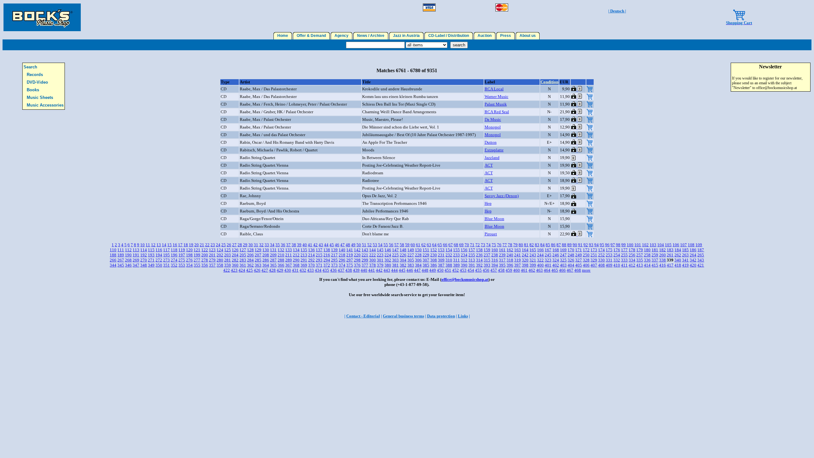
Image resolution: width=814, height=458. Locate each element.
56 (391, 244)
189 (120, 255)
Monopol (493, 127)
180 (647, 249)
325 (563, 260)
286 (265, 260)
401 (548, 265)
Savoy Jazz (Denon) (502, 195)
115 (151, 249)
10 (142, 244)
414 (647, 265)
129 (258, 249)
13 (158, 244)
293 (319, 260)
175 (609, 249)
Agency (341, 35)
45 (331, 244)
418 (677, 265)
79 (515, 244)
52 (369, 244)
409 (609, 265)
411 (624, 265)
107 (683, 244)
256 (632, 255)
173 (593, 249)
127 (242, 249)
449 (432, 270)
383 (410, 265)
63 (429, 244)
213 (303, 255)
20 (196, 244)
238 (494, 255)
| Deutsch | (617, 11)
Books (33, 89)
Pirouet (491, 234)
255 (624, 255)
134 (296, 249)
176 (616, 249)
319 (517, 260)
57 (396, 244)
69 (461, 244)
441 (371, 270)
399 (532, 265)
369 (303, 265)
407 (593, 265)
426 (257, 270)
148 (403, 249)
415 (655, 265)
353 (181, 265)
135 (303, 249)
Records (35, 74)
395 (502, 265)
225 (395, 255)
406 (586, 265)
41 (310, 244)
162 (510, 249)
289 (288, 260)
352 (174, 265)
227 (410, 255)
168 (555, 249)
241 (517, 255)
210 (281, 255)
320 (525, 260)
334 (632, 260)
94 (596, 244)
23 (212, 244)
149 (410, 249)
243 (532, 255)
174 (601, 249)
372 (326, 265)
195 (166, 255)
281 (227, 260)
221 (365, 255)
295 (334, 260)
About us (528, 35)
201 (212, 255)
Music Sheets (40, 97)
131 (273, 249)
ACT (489, 165)
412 (632, 265)
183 (670, 249)
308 (433, 260)
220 (357, 255)
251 (593, 255)
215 (319, 255)
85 (548, 244)
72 (477, 244)
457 (493, 270)
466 (562, 270)
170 (571, 249)
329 (593, 260)
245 (548, 255)
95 (602, 244)
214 (311, 255)
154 (448, 249)
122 (204, 249)
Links (463, 316)
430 (287, 270)
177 (624, 249)
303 (395, 260)
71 (472, 244)
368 (296, 265)
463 (539, 270)
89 (569, 244)
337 (655, 260)
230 (433, 255)
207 (258, 255)
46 (337, 244)
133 (288, 249)
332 (616, 260)
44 (326, 244)
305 (410, 260)
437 (341, 270)
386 (433, 265)
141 (349, 249)
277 (197, 260)
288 (281, 260)
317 (502, 260)
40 (304, 244)
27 (234, 244)
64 (434, 244)
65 (440, 244)
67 (450, 244)
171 (578, 249)
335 (639, 260)
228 (418, 255)
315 (487, 260)
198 (189, 255)
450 (440, 270)
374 (342, 265)
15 (169, 244)
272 (158, 260)
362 (250, 265)
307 (426, 260)
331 (609, 260)
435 (325, 270)
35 (277, 244)
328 (586, 260)
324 (555, 260)
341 (685, 260)
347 (136, 265)
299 (365, 260)
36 (283, 244)
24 (218, 244)
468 (577, 270)
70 (467, 244)
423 (234, 270)
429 (280, 270)
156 (464, 249)
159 (487, 249)
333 (624, 260)
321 (532, 260)
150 (418, 249)
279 (212, 260)
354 (189, 265)
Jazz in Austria (406, 35)
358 (220, 265)
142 (357, 249)
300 (372, 260)
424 (241, 270)
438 (348, 270)
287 (273, 260)
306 (418, 260)
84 (542, 244)
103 (653, 244)
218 (342, 255)
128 (250, 249)
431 (295, 270)
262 (677, 255)
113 (136, 249)
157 (471, 249)
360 (235, 265)
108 (691, 244)
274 (174, 260)
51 (364, 244)
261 (670, 255)
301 (380, 260)
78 (510, 244)
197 (181, 255)
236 (479, 255)
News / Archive (370, 35)
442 (379, 270)
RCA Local (494, 89)
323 (548, 260)
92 (585, 244)
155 (456, 249)
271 (151, 260)
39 (299, 244)
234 (464, 255)
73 (483, 244)
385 (426, 265)
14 (164, 244)
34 (272, 244)
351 (166, 265)
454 (470, 270)
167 (548, 249)
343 (700, 260)
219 (349, 255)
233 (456, 255)
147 (395, 249)
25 (223, 244)
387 (441, 265)
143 (365, 249)
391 (471, 265)
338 (662, 260)
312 (464, 260)
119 (181, 249)
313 (471, 260)
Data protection (441, 316)
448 (425, 270)
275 (181, 260)
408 (601, 265)
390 (464, 265)
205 (242, 255)
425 (249, 270)
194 (158, 255)
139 (334, 249)
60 (412, 244)
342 (693, 260)
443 (386, 270)
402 (555, 265)
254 (616, 255)
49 (353, 244)
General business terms (403, 316)
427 (264, 270)
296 (342, 260)
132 (281, 249)
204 (235, 255)
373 (334, 265)
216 (326, 255)
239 (502, 255)
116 (158, 249)
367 (288, 265)
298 (357, 260)
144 (372, 249)
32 (261, 244)
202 (220, 255)
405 (578, 265)
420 (693, 265)
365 (273, 265)
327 (578, 260)
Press (505, 35)
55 (385, 244)
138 (326, 249)
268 (128, 260)
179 (639, 249)
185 (685, 249)
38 (294, 244)
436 (333, 270)
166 (540, 249)
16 (175, 244)
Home (282, 35)
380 (387, 265)
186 (693, 249)
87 (558, 244)
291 (303, 260)
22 (207, 244)
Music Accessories (45, 105)
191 (136, 255)
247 (563, 255)
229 (426, 255)
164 (525, 249)
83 (537, 244)
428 (272, 270)
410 (616, 265)
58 (402, 244)
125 (227, 249)
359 (227, 265)
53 (375, 244)
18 (185, 244)
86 (553, 244)
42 (315, 244)
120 (189, 249)
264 (693, 255)
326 (571, 260)
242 (525, 255)
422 (226, 270)
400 (540, 265)
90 (575, 244)
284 (250, 260)
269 (136, 260)
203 (227, 255)
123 (212, 249)
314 (479, 260)
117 (166, 249)
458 (501, 270)
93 (591, 244)
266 (113, 260)
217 (334, 255)
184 (677, 249)
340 (677, 260)
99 (623, 244)
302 (387, 260)
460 (516, 270)
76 (499, 244)
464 (547, 270)
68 (456, 244)
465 (554, 270)
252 (601, 255)
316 (494, 260)
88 (564, 244)
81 (526, 244)
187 (700, 249)
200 (204, 255)
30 (250, 244)
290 (296, 260)
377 (365, 265)
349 (151, 265)
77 (504, 244)
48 (348, 244)
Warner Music (496, 96)
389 (456, 265)
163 (517, 249)
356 (204, 265)
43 (321, 244)
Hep (488, 203)
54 (380, 244)
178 (632, 249)
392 (479, 265)
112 (128, 249)
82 (531, 244)
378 (372, 265)
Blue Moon (494, 218)
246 (555, 255)
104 (660, 244)
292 (311, 260)
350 (158, 265)
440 (364, 270)
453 (463, 270)
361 (242, 265)
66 (445, 244)
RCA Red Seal (497, 111)
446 (409, 270)
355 (197, 265)
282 (235, 260)
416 (662, 265)
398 (525, 265)
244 (540, 255)
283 (242, 260)
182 (662, 249)
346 (128, 265)
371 (319, 265)
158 (479, 249)
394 (494, 265)
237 (487, 255)
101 (637, 244)
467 (570, 270)
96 (607, 244)
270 (143, 260)
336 (647, 260)
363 (258, 265)
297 (349, 260)
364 (265, 265)
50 (358, 244)
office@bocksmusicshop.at (464, 279)
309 (441, 260)
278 (204, 260)
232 (448, 255)
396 (510, 265)
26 (229, 244)
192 (143, 255)
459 (509, 270)
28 (240, 244)
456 (486, 270)
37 (288, 244)
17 (180, 244)
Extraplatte (494, 150)
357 (212, 265)
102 (645, 244)
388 (448, 265)
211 (288, 255)
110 (113, 249)
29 (245, 244)
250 (586, 255)
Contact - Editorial (363, 316)
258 (647, 255)
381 (395, 265)
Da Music (493, 119)
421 (700, 265)
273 (166, 260)
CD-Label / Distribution (448, 35)
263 (685, 255)
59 (407, 244)
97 (612, 244)
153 (441, 249)
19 (191, 244)
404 (571, 265)
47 (342, 244)
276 (189, 260)
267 (120, 260)
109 (698, 244)
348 (143, 265)
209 (273, 255)
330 (601, 260)
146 (387, 249)
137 (319, 249)
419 (685, 265)
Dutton (491, 142)
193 (151, 255)
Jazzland (492, 157)
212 (296, 255)
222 (372, 255)
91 (580, 244)
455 (478, 270)
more (586, 270)
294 (326, 260)
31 (256, 244)
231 (441, 255)
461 (524, 270)
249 (578, 255)
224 (387, 255)
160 (494, 249)
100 (630, 244)
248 (571, 255)
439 (356, 270)
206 (250, 255)
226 (403, 255)
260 (662, 255)
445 (402, 270)
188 (113, 255)
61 (418, 244)
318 (510, 260)
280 (220, 260)
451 (448, 270)
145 (380, 249)
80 (521, 244)
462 (531, 270)
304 (403, 260)
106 (676, 244)
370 (311, 265)
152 (433, 249)
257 (639, 255)
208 (265, 255)
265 (700, 255)
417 (670, 265)
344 (113, 265)
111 (120, 249)
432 (303, 270)
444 (394, 270)
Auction (484, 35)
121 (197, 249)
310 (448, 260)
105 (668, 244)
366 (281, 265)
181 (655, 249)
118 (174, 249)
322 (540, 260)
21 (202, 244)
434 (318, 270)
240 (510, 255)
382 (403, 265)
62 (423, 244)
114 (143, 249)
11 (148, 244)
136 (311, 249)
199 (197, 255)
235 (471, 255)
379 (380, 265)
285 (258, 260)
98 (618, 244)
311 (456, 260)
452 (455, 270)
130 (265, 249)
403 (563, 265)
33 (267, 244)
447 (417, 270)
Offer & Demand (311, 35)
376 (357, 265)
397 (517, 265)
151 (426, 249)
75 (494, 244)
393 (487, 265)
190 (128, 255)
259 (655, 255)
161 (502, 249)
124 (220, 249)
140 (342, 249)
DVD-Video (37, 82)
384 (418, 265)
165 (532, 249)
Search (30, 67)
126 (235, 249)
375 (349, 265)
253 (609, 255)
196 (174, 255)
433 (310, 270)
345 (120, 265)
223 (380, 255)
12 (153, 244)
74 (488, 244)
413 (639, 265)
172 (586, 249)
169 (563, 249)
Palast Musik (496, 104)
